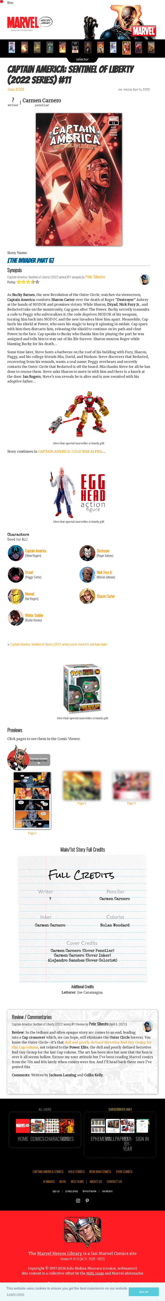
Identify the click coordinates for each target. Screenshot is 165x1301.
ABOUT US (96, 1181)
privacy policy (71, 1191)
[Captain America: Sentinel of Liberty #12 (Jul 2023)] (140, 47)
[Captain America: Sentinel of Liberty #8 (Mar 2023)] (89, 47)
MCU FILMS (77, 1181)
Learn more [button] (15, 1294)
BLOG (63, 1181)
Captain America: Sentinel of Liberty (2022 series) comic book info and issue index (58, 644)
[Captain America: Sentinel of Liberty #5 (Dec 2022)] (51, 47)
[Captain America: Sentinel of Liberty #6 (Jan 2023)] (64, 47)
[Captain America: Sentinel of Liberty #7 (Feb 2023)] (77, 47)
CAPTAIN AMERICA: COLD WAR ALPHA (70, 451)
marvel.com (107, 1191)
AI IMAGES (49, 1181)
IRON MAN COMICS (100, 1171)
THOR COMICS (124, 1171)
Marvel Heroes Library (59, 1253)
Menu (10, 2)
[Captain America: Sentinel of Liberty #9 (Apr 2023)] (102, 47)
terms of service (89, 1191)
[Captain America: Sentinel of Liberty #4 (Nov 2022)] (39, 47)
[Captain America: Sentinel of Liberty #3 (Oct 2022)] (26, 47)
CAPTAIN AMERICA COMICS (48, 1171)
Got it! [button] (143, 1291)
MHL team (95, 1273)
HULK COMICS (76, 1171)
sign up (56, 1191)
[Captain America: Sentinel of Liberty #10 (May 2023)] (115, 47)
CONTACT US (114, 1181)
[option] (13, 47)
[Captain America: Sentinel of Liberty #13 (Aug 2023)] (153, 47)
